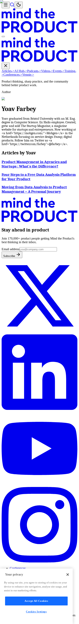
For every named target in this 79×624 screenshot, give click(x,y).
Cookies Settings (36, 611)
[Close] (67, 574)
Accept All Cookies (36, 600)
